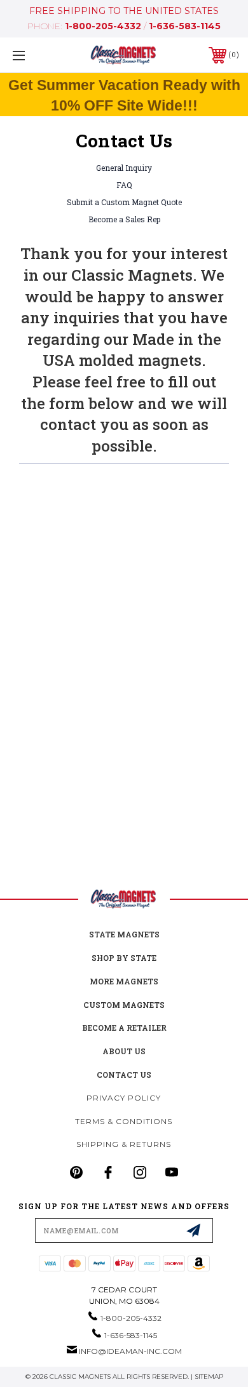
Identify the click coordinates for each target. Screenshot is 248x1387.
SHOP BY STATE (124, 958)
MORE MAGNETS (124, 981)
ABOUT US (124, 1051)
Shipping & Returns (123, 1144)
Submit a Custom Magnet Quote (124, 202)
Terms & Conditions (123, 1121)
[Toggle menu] (35, 54)
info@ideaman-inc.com (130, 1351)
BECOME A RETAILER (124, 1027)
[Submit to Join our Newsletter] (193, 1230)
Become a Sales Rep (124, 219)
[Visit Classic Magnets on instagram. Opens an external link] (139, 1172)
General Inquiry (124, 168)
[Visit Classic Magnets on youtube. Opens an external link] (171, 1172)
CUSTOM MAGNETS (124, 1005)
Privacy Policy (123, 1097)
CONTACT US (124, 1074)
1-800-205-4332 (103, 26)
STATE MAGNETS (124, 934)
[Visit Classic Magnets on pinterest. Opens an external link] (76, 1172)
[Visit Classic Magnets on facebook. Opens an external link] (108, 1172)
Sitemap (209, 1376)
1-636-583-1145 (185, 26)
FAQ (124, 185)
